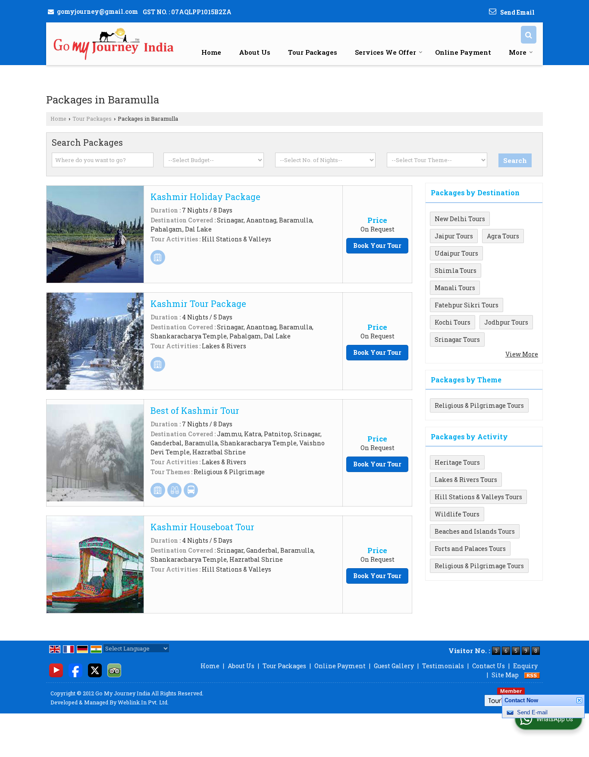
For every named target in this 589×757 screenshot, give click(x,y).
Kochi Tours (452, 322)
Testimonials (443, 666)
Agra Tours (503, 236)
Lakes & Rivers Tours (466, 479)
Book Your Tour (377, 245)
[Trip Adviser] (114, 669)
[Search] (528, 35)
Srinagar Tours (457, 339)
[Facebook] (75, 669)
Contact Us (488, 666)
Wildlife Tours (457, 514)
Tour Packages (312, 52)
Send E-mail (532, 716)
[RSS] (532, 675)
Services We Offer (385, 52)
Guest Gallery (394, 666)
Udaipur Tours (456, 253)
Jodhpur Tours (506, 322)
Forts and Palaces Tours (470, 548)
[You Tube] (56, 669)
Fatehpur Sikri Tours (466, 305)
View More (521, 354)
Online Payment (463, 52)
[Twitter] (95, 669)
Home (211, 52)
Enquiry (525, 666)
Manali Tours (455, 288)
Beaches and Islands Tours (475, 531)
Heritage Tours (457, 462)
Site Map (505, 675)
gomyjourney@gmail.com (97, 11)
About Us (254, 52)
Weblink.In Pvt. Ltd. (143, 702)
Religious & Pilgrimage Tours (479, 405)
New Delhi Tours (460, 219)
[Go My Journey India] (114, 44)
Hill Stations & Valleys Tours (478, 497)
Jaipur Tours (454, 236)
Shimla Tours (455, 270)
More (517, 52)
